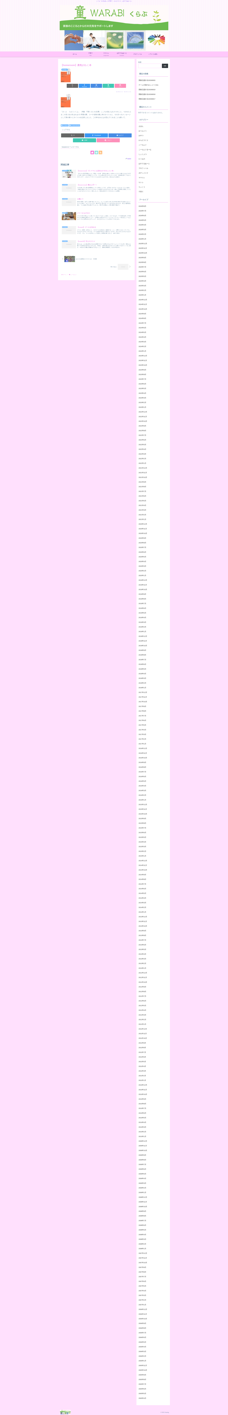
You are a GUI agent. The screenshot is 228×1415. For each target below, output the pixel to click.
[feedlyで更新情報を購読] (96, 152)
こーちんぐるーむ (75, 125)
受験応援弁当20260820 (147, 80)
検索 (139, 62)
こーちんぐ (65, 125)
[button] (120, 86)
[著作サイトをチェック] (92, 152)
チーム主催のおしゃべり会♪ (149, 85)
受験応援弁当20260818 (147, 94)
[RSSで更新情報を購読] (100, 152)
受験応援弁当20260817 (147, 99)
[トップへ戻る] (225, 1412)
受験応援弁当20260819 (147, 89)
